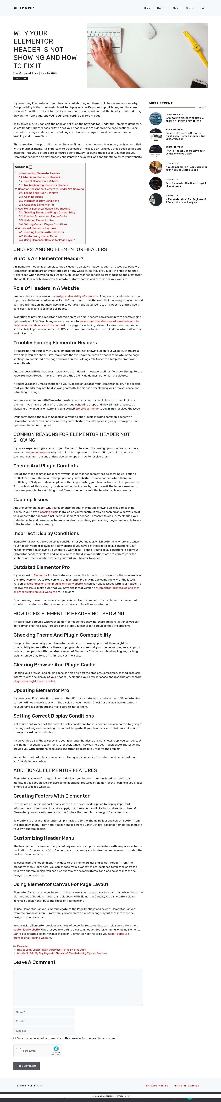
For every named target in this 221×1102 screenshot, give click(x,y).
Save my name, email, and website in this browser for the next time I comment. (68, 1038)
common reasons (39, 452)
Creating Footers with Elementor (41, 232)
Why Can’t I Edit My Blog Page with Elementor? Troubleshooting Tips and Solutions (62, 953)
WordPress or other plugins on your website (55, 583)
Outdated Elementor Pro (37, 204)
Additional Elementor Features (35, 228)
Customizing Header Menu (38, 236)
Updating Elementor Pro (36, 220)
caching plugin (49, 512)
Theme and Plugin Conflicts (38, 192)
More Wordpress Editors (25, 73)
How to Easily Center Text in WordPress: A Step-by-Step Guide (51, 949)
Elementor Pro (43, 575)
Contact (190, 8)
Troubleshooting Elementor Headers (43, 185)
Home (147, 8)
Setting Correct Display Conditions (43, 224)
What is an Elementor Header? (39, 177)
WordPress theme (87, 408)
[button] (203, 8)
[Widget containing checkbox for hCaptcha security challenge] (37, 1051)
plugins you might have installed (34, 681)
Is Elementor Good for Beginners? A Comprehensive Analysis (186, 201)
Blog (159, 8)
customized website (26, 929)
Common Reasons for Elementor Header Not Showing (49, 189)
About (176, 8)
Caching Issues (31, 196)
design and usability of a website (77, 296)
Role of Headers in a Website (38, 181)
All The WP (23, 8)
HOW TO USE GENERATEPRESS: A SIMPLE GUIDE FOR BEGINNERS (185, 120)
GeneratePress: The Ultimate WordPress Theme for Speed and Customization (185, 136)
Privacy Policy (123, 1096)
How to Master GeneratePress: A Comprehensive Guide (185, 152)
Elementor (20, 78)
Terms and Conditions (102, 1096)
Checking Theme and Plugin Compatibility (47, 212)
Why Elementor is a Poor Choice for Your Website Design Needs (186, 168)
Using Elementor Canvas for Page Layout (47, 240)
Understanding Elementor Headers (37, 173)
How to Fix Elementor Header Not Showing (42, 208)
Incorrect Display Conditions (39, 200)
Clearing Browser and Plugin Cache (43, 216)
